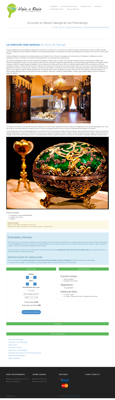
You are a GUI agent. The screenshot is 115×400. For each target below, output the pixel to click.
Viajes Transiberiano (14, 358)
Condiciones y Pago (56, 9)
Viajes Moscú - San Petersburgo (18, 350)
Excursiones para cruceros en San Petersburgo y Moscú (25, 353)
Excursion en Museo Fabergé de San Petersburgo (96, 27)
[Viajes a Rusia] (24, 7)
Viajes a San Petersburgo (16, 339)
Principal (55, 27)
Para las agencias (73, 9)
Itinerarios (53, 6)
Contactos (98, 6)
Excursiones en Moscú (15, 347)
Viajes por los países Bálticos (17, 355)
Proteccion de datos (64, 396)
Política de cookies (75, 396)
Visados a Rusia (85, 6)
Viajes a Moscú (13, 345)
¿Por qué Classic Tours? (69, 6)
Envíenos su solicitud (31, 312)
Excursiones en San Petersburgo (74, 27)
